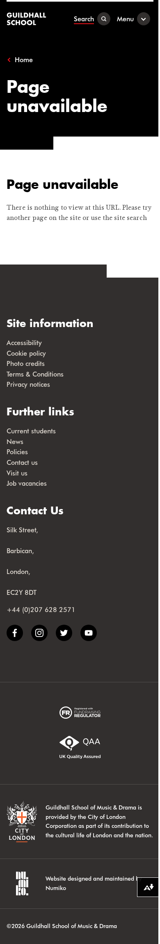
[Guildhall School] (27, 18)
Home (24, 60)
